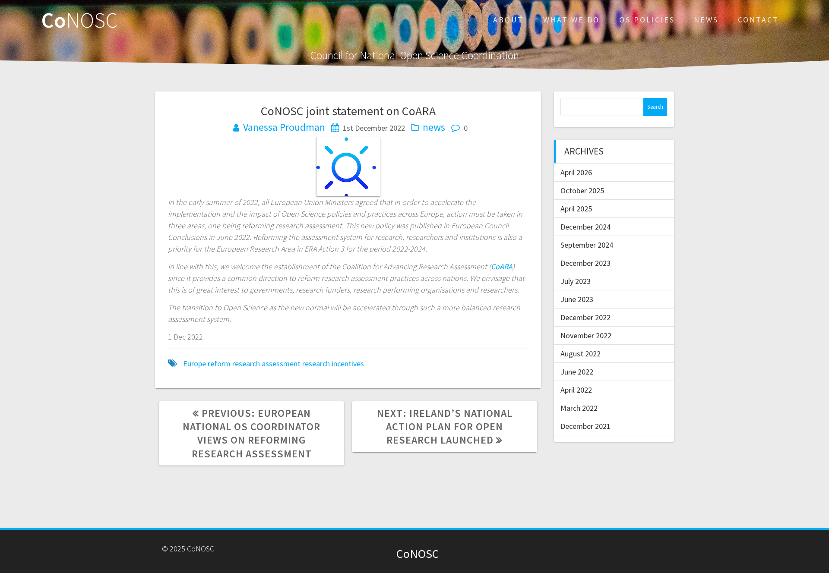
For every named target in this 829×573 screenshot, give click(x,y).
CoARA (502, 266)
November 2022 (585, 335)
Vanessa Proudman (284, 127)
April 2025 (576, 209)
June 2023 (576, 299)
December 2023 (585, 263)
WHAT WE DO (571, 20)
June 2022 (576, 372)
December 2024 (585, 227)
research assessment (266, 363)
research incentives (333, 363)
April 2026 (576, 172)
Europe (194, 363)
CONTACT (758, 20)
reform (219, 363)
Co (79, 20)
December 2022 (585, 317)
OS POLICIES (647, 20)
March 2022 (579, 408)
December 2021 (585, 426)
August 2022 (580, 354)
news (434, 127)
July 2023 (575, 281)
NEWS (706, 20)
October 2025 (582, 190)
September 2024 (586, 245)
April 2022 (576, 390)
